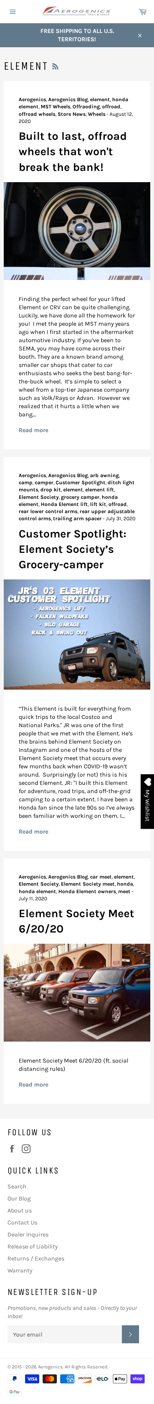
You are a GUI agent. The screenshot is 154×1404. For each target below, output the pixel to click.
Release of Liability (32, 1246)
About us (19, 1210)
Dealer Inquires (28, 1234)
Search (17, 1186)
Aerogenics (50, 1367)
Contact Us (22, 1222)
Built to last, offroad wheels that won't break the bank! (73, 151)
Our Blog (19, 1198)
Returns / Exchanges (35, 1258)
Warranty (19, 1270)
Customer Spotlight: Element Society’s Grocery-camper (72, 549)
